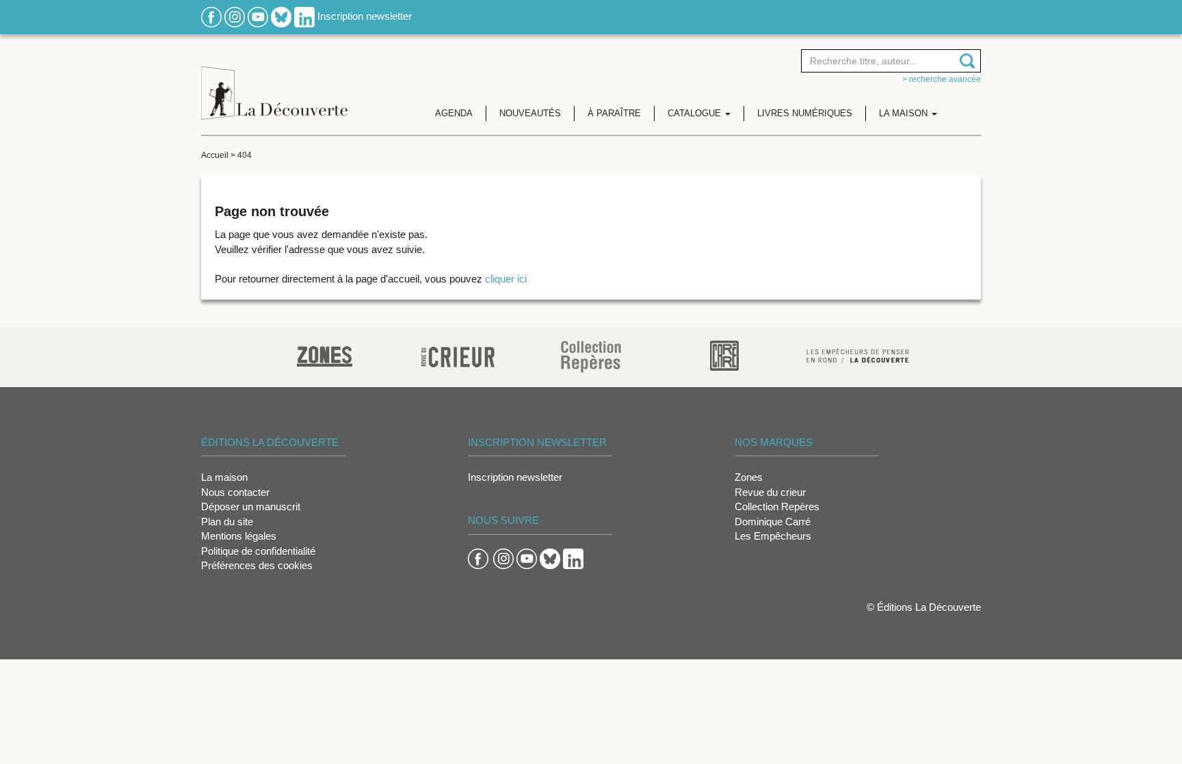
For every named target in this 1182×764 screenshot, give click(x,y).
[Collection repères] (591, 356)
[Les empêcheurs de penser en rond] (857, 354)
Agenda (454, 113)
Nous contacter (235, 492)
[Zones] (324, 354)
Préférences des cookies (257, 565)
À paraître (614, 113)
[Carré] (724, 354)
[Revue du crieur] (458, 354)
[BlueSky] (281, 16)
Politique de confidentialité (258, 551)
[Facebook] (211, 16)
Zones (749, 477)
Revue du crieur (770, 492)
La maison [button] (904, 113)
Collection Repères (777, 506)
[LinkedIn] (304, 16)
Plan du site (227, 521)
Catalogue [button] (696, 113)
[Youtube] (258, 16)
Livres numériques (804, 113)
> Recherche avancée (941, 79)
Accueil (214, 155)
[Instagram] (234, 16)
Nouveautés (530, 113)
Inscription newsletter (364, 16)
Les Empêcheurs (773, 536)
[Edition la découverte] (274, 82)
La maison (224, 477)
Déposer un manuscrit (250, 506)
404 (244, 155)
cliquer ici (506, 279)
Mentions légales (238, 536)
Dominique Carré (773, 521)
